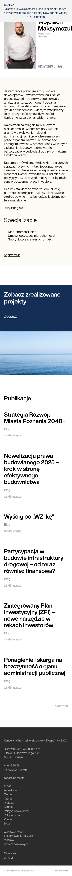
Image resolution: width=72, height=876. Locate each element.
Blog (7, 823)
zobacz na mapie (14, 778)
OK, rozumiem (36, 17)
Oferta (8, 798)
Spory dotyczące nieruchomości (30, 239)
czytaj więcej (13, 435)
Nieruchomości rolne (22, 231)
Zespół (8, 794)
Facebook (10, 853)
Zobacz (10, 316)
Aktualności (11, 790)
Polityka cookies (14, 815)
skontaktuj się (50, 66)
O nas (7, 786)
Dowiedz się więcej (55, 13)
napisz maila (12, 255)
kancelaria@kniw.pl (15, 769)
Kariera (8, 807)
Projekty (9, 803)
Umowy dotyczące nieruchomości (31, 235)
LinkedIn (9, 857)
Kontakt (8, 819)
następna (61, 705)
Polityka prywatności (16, 811)
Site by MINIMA (61, 870)
